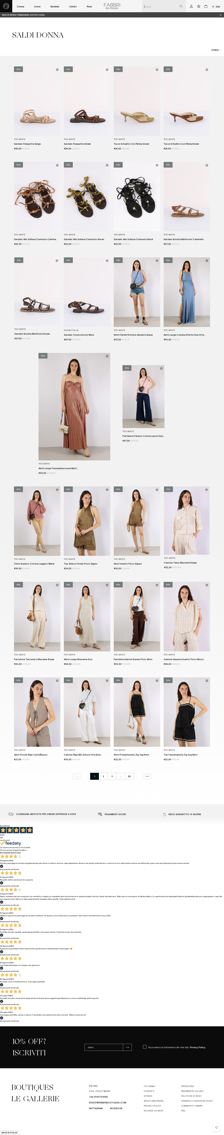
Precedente (5, 852)
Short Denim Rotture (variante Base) (133, 334)
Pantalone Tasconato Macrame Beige (34, 659)
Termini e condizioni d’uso (197, 1100)
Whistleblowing (154, 1100)
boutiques (32, 1087)
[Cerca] (181, 6)
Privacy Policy (197, 1047)
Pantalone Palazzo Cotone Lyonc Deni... (143, 436)
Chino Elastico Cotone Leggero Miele (34, 563)
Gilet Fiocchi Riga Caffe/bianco (30, 754)
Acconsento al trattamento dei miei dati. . (177, 1047)
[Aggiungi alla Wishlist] (57, 69)
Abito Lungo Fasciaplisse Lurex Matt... (58, 468)
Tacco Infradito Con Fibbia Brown (181, 143)
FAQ (183, 1110)
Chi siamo (149, 1086)
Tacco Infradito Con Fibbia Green (131, 143)
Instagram (96, 1108)
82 (129, 776)
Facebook (116, 1108)
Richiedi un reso (153, 1110)
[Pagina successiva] (147, 776)
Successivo (16, 852)
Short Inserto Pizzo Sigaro (128, 563)
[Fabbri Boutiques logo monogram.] (6, 6)
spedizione (187, 1086)
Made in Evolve (9, 1132)
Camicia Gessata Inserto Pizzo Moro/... (184, 659)
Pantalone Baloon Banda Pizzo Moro (133, 659)
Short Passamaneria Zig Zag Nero (131, 754)
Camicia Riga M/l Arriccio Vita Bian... (83, 754)
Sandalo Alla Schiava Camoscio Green (84, 239)
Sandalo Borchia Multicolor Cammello (184, 239)
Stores (148, 1095)
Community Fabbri (192, 1105)
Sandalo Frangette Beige (27, 143)
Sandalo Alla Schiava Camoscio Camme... (36, 239)
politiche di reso (191, 1095)
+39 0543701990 (98, 1096)
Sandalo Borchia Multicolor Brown (32, 333)
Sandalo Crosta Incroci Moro (79, 334)
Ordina (215, 50)
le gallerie (35, 1099)
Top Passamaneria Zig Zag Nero (181, 754)
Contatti (149, 1091)
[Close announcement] (222, 14)
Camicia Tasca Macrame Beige (180, 562)
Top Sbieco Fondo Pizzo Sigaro (80, 563)
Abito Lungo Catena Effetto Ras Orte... (185, 334)
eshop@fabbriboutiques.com (107, 1102)
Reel (89, 6)
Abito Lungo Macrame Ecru (78, 659)
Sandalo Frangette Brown (77, 143)
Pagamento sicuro (192, 1091)
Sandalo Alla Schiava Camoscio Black (133, 239)
